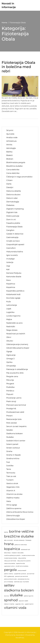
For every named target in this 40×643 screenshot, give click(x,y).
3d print (9, 130)
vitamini (10, 608)
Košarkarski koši (13, 294)
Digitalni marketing (15, 209)
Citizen (9, 180)
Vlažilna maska (12, 498)
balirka (6, 532)
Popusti (9, 394)
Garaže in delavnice (14, 234)
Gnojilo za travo (13, 241)
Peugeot (10, 384)
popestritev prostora (20, 573)
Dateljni (9, 187)
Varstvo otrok (12, 483)
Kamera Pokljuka (13, 273)
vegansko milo (19, 604)
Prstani (9, 416)
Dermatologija (12, 202)
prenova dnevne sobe (10, 579)
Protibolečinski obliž (15, 412)
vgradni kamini (29, 604)
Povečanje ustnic (14, 398)
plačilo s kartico (8, 573)
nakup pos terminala (10, 561)
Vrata (8, 501)
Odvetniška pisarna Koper (17, 348)
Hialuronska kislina (14, 252)
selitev (9, 585)
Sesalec (9, 430)
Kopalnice (10, 287)
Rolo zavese (11, 423)
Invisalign (10, 259)
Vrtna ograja (11, 505)
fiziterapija (28, 540)
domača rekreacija (19, 540)
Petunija (10, 380)
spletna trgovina (28, 596)
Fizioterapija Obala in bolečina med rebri (18, 66)
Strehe (9, 451)
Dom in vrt (11, 219)
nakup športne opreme (23, 561)
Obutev (9, 341)
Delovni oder (12, 198)
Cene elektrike (12, 173)
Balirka (9, 152)
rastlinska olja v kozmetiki (21, 581)
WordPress (20, 638)
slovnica (6, 596)
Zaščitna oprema (13, 508)
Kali (7, 269)
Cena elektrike (12, 170)
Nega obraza (11, 330)
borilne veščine (21, 531)
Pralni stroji (11, 401)
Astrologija (11, 148)
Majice (9, 319)
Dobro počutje (12, 216)
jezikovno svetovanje (21, 544)
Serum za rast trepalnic (16, 426)
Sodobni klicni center (15, 441)
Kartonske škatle (13, 277)
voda (22, 608)
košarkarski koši (25, 549)
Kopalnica (10, 284)
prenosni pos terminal (21, 576)
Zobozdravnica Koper (15, 519)
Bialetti (9, 155)
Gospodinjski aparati (15, 244)
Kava (8, 280)
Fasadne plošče (13, 223)
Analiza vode (11, 137)
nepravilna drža (20, 563)
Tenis (8, 469)
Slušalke (10, 437)
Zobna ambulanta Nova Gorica (19, 512)
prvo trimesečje (8, 581)
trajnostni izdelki (23, 601)
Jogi (8, 266)
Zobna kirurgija (13, 515)
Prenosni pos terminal (16, 405)
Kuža (8, 301)
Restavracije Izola (13, 419)
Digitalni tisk (11, 212)
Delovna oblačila (13, 191)
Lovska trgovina (13, 316)
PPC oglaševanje (9, 576)
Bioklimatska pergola (15, 162)
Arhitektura (11, 141)
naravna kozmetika (9, 563)
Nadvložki (10, 326)
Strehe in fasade (13, 455)
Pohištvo (10, 391)
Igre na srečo (12, 255)
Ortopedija (11, 366)
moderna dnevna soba (28, 555)
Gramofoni (11, 248)
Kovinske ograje (13, 298)
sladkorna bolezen (19, 590)
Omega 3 (10, 359)
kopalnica (12, 549)
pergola (10, 570)
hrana (9, 544)
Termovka (10, 473)
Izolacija (9, 262)
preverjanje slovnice (23, 579)
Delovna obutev (13, 194)
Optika (9, 362)
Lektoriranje (11, 305)
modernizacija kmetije (10, 558)
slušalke (16, 595)
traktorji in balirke (9, 604)
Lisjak (8, 309)
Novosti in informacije (9, 5)
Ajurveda (10, 134)
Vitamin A (10, 491)
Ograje (9, 351)
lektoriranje (7, 552)
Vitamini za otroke (14, 494)
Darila (8, 184)
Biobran (9, 159)
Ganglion (10, 230)
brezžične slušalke (19, 536)
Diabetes (10, 205)
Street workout (13, 448)
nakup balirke (22, 558)
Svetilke (9, 466)
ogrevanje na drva (9, 566)
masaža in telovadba (17, 552)
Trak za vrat (11, 476)
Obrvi (8, 337)
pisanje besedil (22, 570)
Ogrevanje (11, 355)
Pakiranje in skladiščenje (17, 369)
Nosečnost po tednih (15, 334)
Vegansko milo (12, 487)
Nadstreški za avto (14, 323)
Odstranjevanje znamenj (17, 344)
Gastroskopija (12, 237)
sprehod (11, 600)
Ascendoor (20, 635)
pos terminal (30, 573)
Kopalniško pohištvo (15, 291)
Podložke (10, 387)
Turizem (10, 480)
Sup (8, 462)
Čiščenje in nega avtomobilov (19, 177)
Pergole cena (12, 376)
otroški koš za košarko (22, 566)
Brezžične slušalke (14, 166)
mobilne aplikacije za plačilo (12, 555)
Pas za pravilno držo (15, 373)
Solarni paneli (12, 444)
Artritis (9, 145)
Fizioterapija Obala (14, 227)
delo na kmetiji (8, 540)
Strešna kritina (12, 458)
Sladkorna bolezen (14, 433)
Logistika (10, 312)
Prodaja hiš (11, 408)
